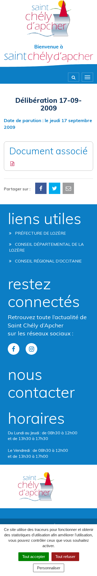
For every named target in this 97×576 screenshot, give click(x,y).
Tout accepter (33, 556)
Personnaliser (48, 568)
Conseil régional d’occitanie (48, 261)
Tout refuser (65, 556)
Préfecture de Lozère (40, 233)
